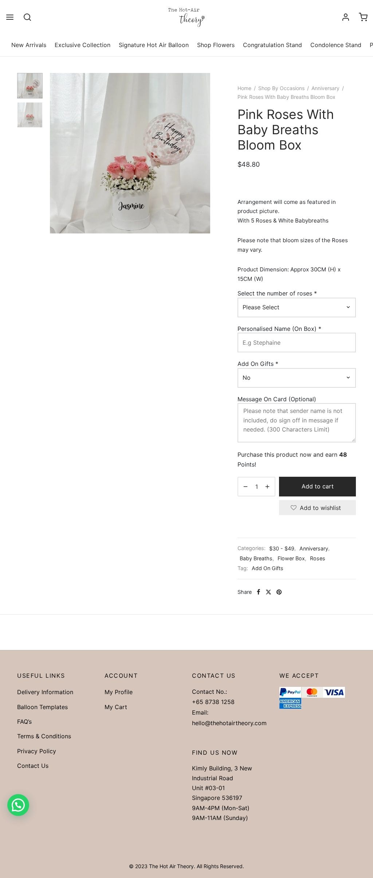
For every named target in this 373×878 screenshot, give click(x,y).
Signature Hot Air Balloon (154, 45)
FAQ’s (24, 721)
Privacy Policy (36, 751)
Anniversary (325, 88)
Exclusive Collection (82, 45)
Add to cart (318, 486)
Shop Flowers (216, 45)
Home (244, 88)
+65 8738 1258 (213, 701)
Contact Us (32, 765)
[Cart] (363, 17)
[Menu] (9, 17)
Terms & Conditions (44, 736)
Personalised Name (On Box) (279, 328)
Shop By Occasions (281, 88)
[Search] (27, 17)
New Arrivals (28, 45)
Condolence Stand (335, 45)
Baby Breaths (256, 558)
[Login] (345, 17)
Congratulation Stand (272, 45)
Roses (317, 558)
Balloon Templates (42, 707)
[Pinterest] (279, 592)
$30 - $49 (281, 548)
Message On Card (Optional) (277, 399)
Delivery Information (45, 692)
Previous (57, 153)
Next (203, 153)
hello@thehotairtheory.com (229, 723)
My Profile (119, 692)
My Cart (116, 707)
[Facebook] (258, 592)
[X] (268, 592)
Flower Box (291, 558)
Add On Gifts (257, 363)
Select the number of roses (277, 293)
